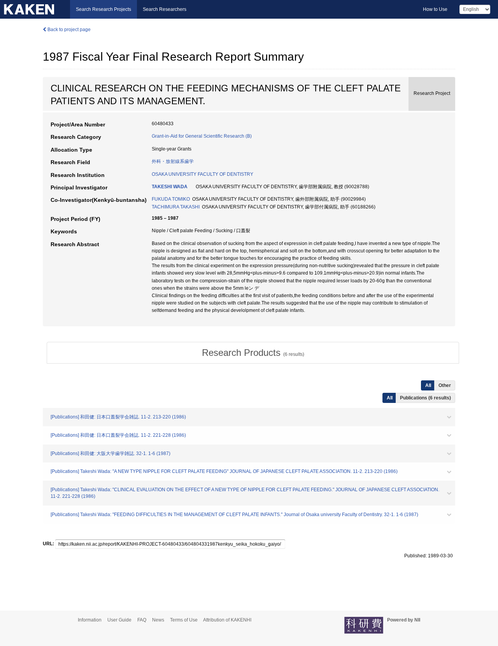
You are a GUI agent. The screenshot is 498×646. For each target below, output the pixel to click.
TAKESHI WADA (170, 186)
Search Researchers (164, 9)
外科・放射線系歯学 (173, 161)
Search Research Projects (103, 9)
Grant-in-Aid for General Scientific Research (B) (202, 136)
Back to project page (68, 29)
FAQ (141, 620)
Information (90, 620)
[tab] (253, 353)
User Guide (119, 620)
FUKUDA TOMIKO (171, 199)
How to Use (435, 9)
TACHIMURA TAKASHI (176, 207)
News (158, 620)
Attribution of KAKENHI (227, 620)
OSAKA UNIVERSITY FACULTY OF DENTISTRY (202, 174)
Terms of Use (184, 620)
